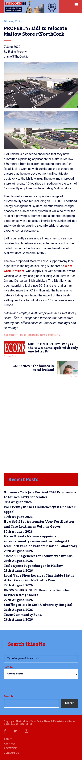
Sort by (8, 667)
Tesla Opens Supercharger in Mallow (33, 566)
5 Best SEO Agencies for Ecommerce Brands (38, 556)
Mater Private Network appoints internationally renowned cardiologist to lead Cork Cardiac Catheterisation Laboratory (41, 541)
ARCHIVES (10, 743)
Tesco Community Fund (23, 615)
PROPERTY (54, 335)
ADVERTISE (10, 748)
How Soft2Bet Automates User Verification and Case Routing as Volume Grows (39, 524)
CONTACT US (11, 753)
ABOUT (8, 739)
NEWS (43, 335)
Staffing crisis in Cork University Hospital (38, 605)
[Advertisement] (41, 424)
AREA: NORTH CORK (15, 335)
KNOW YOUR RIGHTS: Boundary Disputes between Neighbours (37, 592)
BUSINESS (33, 335)
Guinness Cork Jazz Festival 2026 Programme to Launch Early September (40, 494)
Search (8, 696)
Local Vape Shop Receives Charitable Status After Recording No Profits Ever (39, 578)
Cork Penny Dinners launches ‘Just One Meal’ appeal (40, 509)
